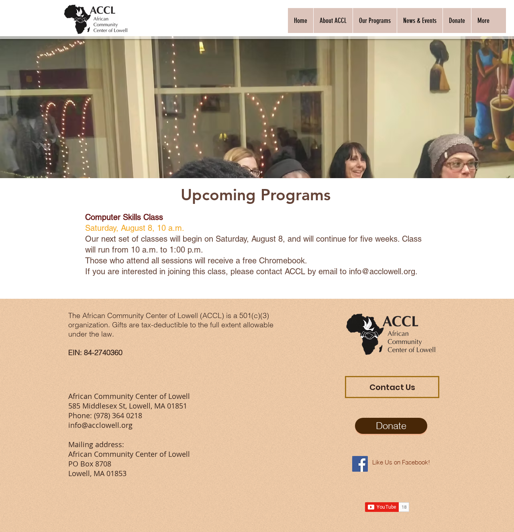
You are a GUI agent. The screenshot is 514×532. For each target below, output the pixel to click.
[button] (333, 20)
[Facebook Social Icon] (360, 464)
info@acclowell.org (382, 271)
